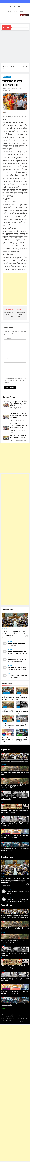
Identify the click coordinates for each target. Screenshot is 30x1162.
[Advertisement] (15, 46)
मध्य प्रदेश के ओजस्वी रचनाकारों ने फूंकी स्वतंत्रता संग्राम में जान (21, 697)
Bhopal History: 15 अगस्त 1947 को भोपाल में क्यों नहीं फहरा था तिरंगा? (22, 711)
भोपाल (9, 657)
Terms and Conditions (22, 1018)
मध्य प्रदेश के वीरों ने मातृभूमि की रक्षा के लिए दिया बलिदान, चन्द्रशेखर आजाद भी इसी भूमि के (17, 653)
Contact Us (24, 1015)
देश (6, 629)
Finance (19, 734)
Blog (19, 1015)
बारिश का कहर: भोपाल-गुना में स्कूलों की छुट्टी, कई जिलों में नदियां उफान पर (21, 725)
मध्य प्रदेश (10, 641)
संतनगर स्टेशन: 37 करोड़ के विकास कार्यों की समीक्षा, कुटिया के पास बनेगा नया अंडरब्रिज (18, 425)
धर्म (4, 734)
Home (4, 66)
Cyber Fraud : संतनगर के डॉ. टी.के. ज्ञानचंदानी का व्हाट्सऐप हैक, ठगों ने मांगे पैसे (18, 415)
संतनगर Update (11, 66)
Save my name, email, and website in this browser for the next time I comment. (15, 380)
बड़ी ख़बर (3, 629)
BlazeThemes (8, 1020)
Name (15, 358)
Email (15, 365)
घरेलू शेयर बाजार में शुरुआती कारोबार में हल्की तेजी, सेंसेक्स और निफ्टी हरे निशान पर (21, 739)
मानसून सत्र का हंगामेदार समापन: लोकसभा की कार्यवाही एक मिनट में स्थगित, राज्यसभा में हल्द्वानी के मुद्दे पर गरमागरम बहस (15, 633)
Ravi (12, 408)
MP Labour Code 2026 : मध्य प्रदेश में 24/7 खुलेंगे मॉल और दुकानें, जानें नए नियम (8, 725)
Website (6, 372)
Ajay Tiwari (7, 88)
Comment (7, 338)
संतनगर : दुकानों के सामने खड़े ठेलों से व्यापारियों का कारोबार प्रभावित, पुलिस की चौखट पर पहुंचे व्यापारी (18, 403)
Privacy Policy (22, 1021)
